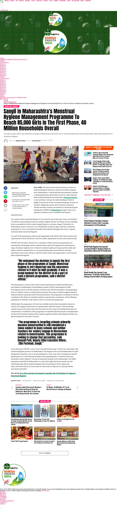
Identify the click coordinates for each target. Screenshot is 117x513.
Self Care (3, 93)
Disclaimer (3, 498)
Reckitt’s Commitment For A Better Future (13, 97)
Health (2, 95)
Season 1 (3, 64)
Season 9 (3, 76)
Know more (45, 490)
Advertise (3, 493)
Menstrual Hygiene (10, 102)
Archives (3, 492)
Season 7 (3, 73)
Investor (2, 499)
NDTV (1, 0)
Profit (12, 0)
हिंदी (17, 0)
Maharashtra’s (56, 210)
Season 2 (3, 65)
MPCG (82, 0)
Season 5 (3, 70)
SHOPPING (62, 0)
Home (2, 58)
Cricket (27, 0)
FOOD (33, 0)
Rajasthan (75, 0)
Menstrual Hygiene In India (55, 380)
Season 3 (3, 67)
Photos (2, 77)
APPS (68, 0)
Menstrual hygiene (70, 197)
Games (56, 0)
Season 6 (3, 71)
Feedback (3, 496)
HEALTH (45, 0)
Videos (2, 61)
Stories (2, 96)
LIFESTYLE (39, 0)
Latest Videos (4, 62)
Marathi (88, 0)
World (7, 0)
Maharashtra (26, 380)
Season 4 (3, 68)
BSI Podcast (4, 99)
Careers (2, 504)
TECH (50, 0)
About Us (3, 495)
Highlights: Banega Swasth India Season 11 (14, 59)
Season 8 (3, 74)
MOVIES (21, 0)
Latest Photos (4, 78)
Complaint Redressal (6, 501)
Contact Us (3, 502)
